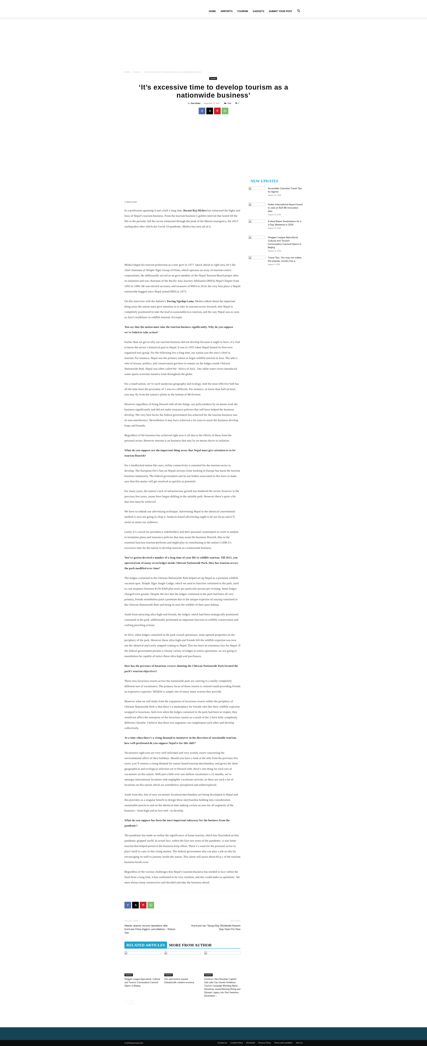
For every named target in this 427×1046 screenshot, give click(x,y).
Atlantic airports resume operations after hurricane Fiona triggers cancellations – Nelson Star (149, 929)
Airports (227, 11)
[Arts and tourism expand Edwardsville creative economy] (182, 963)
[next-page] (132, 1002)
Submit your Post (280, 11)
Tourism (242, 11)
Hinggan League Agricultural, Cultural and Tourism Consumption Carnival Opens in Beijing (142, 982)
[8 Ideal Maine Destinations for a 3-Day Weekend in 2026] (257, 225)
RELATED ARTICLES (145, 945)
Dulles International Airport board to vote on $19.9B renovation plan (285, 207)
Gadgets (258, 11)
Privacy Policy (264, 1043)
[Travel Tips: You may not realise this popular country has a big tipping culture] (257, 262)
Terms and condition (283, 1043)
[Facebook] (202, 111)
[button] (299, 11)
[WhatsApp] (225, 111)
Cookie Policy (236, 1043)
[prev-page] (126, 1002)
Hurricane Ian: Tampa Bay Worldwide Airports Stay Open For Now (216, 927)
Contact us (222, 1043)
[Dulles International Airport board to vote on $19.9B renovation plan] (257, 208)
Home (212, 11)
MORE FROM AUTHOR (190, 945)
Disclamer (250, 1043)
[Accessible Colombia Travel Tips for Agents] (257, 192)
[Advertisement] (213, 45)
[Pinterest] (217, 111)
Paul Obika (195, 103)
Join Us (299, 1043)
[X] (209, 111)
